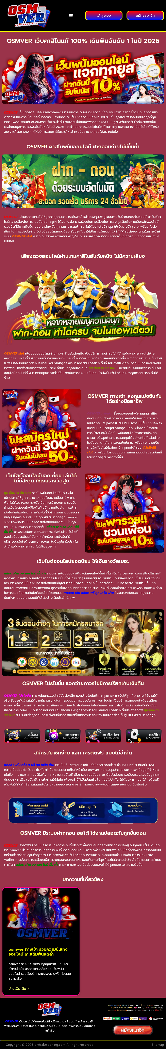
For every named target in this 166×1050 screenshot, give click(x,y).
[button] (70, 15)
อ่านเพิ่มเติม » (19, 988)
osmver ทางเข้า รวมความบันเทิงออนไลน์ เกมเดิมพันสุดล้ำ (38, 951)
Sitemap (158, 1044)
